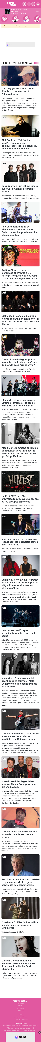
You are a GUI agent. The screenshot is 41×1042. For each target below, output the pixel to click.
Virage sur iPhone (20, 1017)
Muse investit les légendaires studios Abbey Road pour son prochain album (18, 784)
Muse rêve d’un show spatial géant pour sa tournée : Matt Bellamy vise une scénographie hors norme (19, 682)
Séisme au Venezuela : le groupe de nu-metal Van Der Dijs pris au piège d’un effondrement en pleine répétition (20, 583)
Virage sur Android (20, 1019)
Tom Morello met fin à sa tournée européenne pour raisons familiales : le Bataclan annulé (20, 736)
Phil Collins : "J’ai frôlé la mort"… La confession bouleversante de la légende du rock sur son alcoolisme (19, 144)
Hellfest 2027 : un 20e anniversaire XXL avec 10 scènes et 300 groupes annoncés (20, 499)
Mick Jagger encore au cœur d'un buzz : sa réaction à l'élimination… (17, 91)
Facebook (20, 1003)
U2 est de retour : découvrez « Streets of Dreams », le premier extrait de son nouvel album (18, 403)
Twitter (20, 1006)
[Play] (3, 17)
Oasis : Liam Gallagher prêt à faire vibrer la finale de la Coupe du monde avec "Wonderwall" (19, 362)
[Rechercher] (33, 4)
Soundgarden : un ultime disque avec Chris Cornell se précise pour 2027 (19, 189)
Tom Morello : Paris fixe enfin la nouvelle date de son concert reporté (19, 834)
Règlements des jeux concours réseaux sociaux (20, 1026)
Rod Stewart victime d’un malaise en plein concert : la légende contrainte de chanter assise (20, 882)
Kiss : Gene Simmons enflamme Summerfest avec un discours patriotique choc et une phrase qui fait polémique (19, 452)
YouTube (20, 1010)
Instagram (20, 1008)
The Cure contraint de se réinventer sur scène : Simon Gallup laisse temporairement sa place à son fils (19, 230)
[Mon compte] (38, 4)
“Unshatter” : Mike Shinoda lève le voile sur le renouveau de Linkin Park (19, 925)
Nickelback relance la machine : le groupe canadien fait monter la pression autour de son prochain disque (20, 320)
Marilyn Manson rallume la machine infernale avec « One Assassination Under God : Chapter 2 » (18, 964)
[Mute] (37, 11)
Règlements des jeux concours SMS (20, 1028)
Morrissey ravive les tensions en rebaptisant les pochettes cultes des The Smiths (19, 542)
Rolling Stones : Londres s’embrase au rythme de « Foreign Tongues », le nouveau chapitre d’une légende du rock (19, 274)
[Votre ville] (24, 4)
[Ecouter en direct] (29, 4)
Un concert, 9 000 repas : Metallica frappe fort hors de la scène (18, 633)
